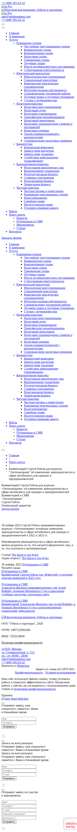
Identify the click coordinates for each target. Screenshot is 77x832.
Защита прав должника (38, 154)
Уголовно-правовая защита (41, 207)
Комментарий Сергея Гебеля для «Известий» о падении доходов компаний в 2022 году (37, 576)
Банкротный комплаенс (39, 147)
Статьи (20, 228)
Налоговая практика (29, 103)
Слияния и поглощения (39, 177)
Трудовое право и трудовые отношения (49, 96)
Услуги (13, 39)
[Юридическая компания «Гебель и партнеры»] (32, 9)
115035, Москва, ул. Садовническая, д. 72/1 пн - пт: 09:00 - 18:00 (18, 652)
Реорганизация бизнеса (39, 181)
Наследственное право (38, 204)
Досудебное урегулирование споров (47, 46)
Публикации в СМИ (29, 221)
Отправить (9, 726)
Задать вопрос (10, 508)
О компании (17, 36)
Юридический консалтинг (33, 73)
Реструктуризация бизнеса (41, 174)
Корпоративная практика (32, 164)
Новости (21, 218)
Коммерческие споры (37, 49)
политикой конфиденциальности (35, 689)
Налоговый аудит (35, 110)
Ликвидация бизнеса (37, 184)
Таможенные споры (36, 59)
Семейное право (34, 201)
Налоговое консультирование (42, 107)
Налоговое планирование (40, 113)
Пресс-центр (17, 214)
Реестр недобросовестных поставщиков (49, 66)
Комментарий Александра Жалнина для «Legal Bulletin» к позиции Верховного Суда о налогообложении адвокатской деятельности (38, 607)
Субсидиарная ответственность (44, 70)
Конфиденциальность (29, 672)
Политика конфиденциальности (21, 642)
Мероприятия (25, 224)
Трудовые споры (34, 63)
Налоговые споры (35, 56)
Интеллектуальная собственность (45, 90)
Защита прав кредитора (39, 150)
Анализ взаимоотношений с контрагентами (42, 135)
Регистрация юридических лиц (44, 167)
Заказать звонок (11, 237)
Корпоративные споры (38, 53)
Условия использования (60, 672)
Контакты (15, 231)
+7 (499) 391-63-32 (13, 3)
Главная (14, 33)
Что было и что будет (25, 554)
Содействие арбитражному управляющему (41, 159)
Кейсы (13, 211)
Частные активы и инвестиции (44, 191)
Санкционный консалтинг (41, 80)
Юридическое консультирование (44, 76)
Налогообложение (35, 197)
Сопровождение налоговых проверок (48, 140)
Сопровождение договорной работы (47, 93)
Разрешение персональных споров (46, 194)
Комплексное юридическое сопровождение (41, 85)
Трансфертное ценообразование (44, 117)
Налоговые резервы (36, 130)
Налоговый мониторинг (39, 120)
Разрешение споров (28, 43)
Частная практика (27, 187)
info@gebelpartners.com (15, 16)
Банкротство (24, 144)
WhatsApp (23, 665)
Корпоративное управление (41, 170)
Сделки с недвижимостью (40, 100)
